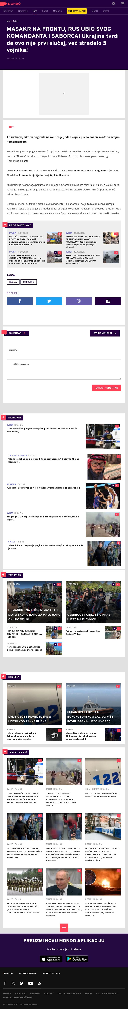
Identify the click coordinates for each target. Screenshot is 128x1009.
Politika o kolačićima (69, 993)
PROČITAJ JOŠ (18, 752)
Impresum (35, 993)
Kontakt (49, 993)
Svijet (15, 21)
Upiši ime (12, 350)
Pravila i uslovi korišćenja (17, 997)
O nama (7, 993)
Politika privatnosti (107, 993)
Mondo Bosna (51, 973)
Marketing (20, 993)
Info (8, 21)
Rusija (13, 282)
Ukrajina (28, 282)
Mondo (8, 973)
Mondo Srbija (28, 973)
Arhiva (88, 993)
